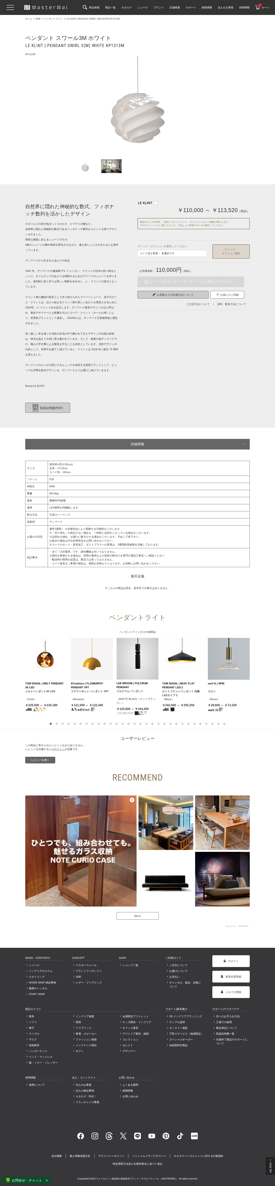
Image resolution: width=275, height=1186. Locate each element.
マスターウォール (86, 965)
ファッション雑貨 (86, 1039)
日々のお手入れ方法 (228, 1016)
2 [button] (57, 724)
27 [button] (206, 724)
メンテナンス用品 (86, 1045)
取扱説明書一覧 (225, 1033)
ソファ (33, 1022)
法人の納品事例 (85, 1090)
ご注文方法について (198, 304)
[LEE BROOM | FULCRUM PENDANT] (137, 659)
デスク (33, 1039)
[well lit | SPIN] (229, 659)
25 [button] (194, 724)
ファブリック (83, 1027)
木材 (78, 976)
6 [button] (81, 724)
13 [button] (122, 724)
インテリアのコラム (41, 970)
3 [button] (63, 724)
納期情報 (128, 1090)
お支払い (174, 976)
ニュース (34, 965)
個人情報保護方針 (80, 1155)
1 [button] (51, 724)
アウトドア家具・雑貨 (136, 1033)
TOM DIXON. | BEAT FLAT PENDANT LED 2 (178, 685)
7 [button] (86, 724)
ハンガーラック (38, 1051)
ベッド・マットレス (41, 1056)
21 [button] (170, 724)
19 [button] (158, 724)
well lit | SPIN (216, 683)
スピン (212, 691)
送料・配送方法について (231, 304)
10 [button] (104, 724)
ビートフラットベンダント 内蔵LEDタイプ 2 (181, 693)
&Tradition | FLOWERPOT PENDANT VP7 (87, 685)
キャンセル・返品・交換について (185, 984)
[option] (137, 106)
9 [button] (98, 724)
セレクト (128, 1045)
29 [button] (218, 724)
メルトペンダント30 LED (40, 691)
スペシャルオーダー (181, 1039)
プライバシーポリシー (111, 1155)
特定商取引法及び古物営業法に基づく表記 (137, 1163)
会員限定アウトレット (136, 1016)
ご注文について (178, 965)
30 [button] (224, 724)
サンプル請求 (177, 1022)
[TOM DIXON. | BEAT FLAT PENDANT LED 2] (183, 659)
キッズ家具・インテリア (137, 1022)
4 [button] (69, 724)
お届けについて (178, 970)
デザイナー (129, 1051)
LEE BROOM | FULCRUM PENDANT (132, 685)
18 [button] (152, 724)
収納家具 (34, 1045)
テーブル (34, 1033)
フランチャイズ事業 (87, 1102)
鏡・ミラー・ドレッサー (43, 1062)
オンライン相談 (178, 1027)
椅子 (31, 1027)
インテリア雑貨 (85, 1016)
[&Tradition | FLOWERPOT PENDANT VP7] (92, 659)
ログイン (59, 749)
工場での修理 (224, 1022)
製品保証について (226, 1027)
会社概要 (56, 1155)
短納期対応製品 (178, 1045)
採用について (37, 1084)
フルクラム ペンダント (130, 691)
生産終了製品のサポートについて (232, 1041)
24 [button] (188, 724)
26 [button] (200, 724)
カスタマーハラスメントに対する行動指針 (199, 1155)
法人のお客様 (83, 1084)
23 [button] (182, 724)
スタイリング (37, 976)
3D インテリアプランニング (185, 1016)
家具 (31, 1016)
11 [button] (110, 724)
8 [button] (92, 724)
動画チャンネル (38, 988)
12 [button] (116, 724)
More (138, 915)
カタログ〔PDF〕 (86, 1096)
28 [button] (212, 724)
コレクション (130, 1039)
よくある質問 (130, 1084)
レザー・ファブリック (89, 982)
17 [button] (146, 724)
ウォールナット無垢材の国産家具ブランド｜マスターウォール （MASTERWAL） (137, 1178)
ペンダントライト (129, 631)
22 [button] (176, 724)
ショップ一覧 (130, 965)
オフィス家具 (130, 1027)
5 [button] (75, 724)
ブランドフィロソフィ (89, 970)
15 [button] (134, 724)
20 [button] (164, 724)
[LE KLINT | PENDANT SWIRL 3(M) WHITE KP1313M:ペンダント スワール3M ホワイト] (137, 106)
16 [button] (140, 724)
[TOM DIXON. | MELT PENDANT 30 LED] (46, 659)
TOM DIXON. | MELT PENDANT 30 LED (44, 685)
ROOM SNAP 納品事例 (42, 982)
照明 (78, 1022)
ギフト (80, 1051)
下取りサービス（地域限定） (186, 1033)
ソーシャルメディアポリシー (149, 1155)
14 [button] (128, 724)
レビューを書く (40, 759)
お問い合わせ (130, 1096)
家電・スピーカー (86, 1033)
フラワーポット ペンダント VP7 (90, 691)
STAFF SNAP (37, 994)
